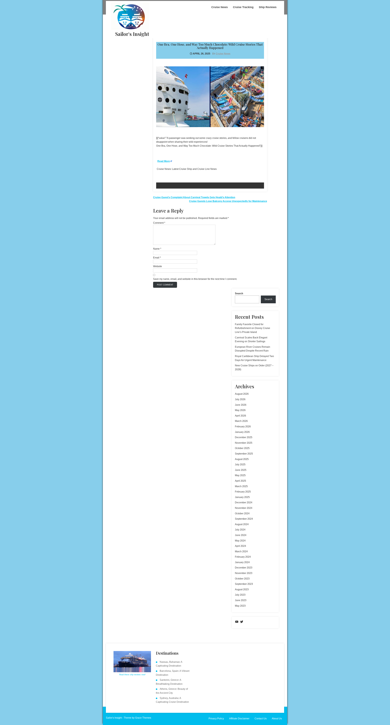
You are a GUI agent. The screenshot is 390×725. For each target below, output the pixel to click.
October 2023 (242, 578)
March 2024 (241, 551)
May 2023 (240, 605)
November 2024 (243, 508)
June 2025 (240, 470)
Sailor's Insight (132, 34)
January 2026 (242, 432)
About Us (277, 718)
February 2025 (243, 491)
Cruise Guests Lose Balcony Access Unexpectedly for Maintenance (228, 201)
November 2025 (243, 443)
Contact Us (261, 718)
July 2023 (240, 594)
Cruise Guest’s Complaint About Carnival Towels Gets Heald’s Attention (194, 197)
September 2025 (244, 453)
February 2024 (243, 556)
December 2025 (243, 437)
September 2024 (244, 519)
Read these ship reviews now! (132, 674)
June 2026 (240, 405)
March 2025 (241, 486)
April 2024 (240, 546)
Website (157, 266)
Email (157, 257)
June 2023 (240, 600)
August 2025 (242, 459)
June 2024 (240, 535)
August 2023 (242, 589)
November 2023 (243, 573)
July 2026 (240, 399)
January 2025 (242, 497)
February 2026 (243, 426)
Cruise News (219, 7)
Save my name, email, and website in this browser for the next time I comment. (195, 279)
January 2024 (242, 562)
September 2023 (244, 584)
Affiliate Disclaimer (239, 718)
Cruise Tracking (243, 7)
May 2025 (240, 475)
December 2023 (243, 567)
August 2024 (242, 524)
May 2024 (240, 540)
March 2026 (241, 421)
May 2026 (240, 410)
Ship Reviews (268, 7)
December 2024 (243, 502)
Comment (159, 223)
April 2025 (240, 481)
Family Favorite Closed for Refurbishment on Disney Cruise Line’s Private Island (252, 328)
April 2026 (240, 415)
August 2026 (242, 394)
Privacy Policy (216, 718)
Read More (163, 161)
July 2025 (240, 464)
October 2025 (242, 448)
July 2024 (240, 529)
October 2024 (242, 513)
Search (239, 293)
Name (157, 248)
